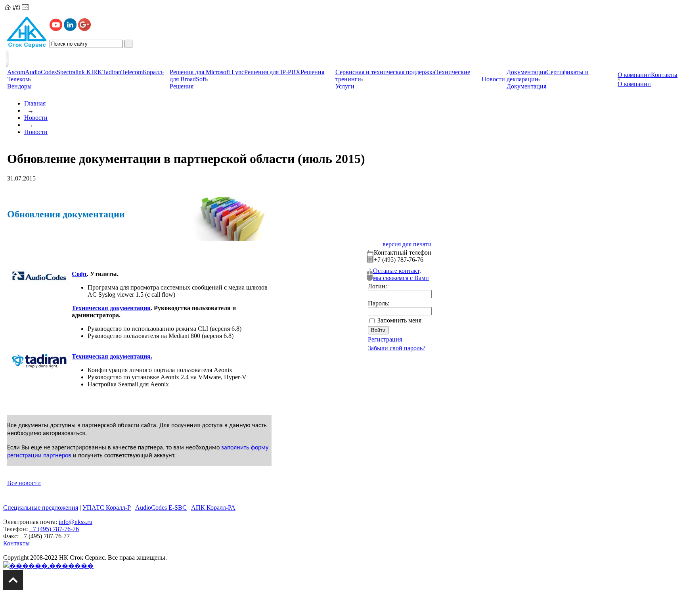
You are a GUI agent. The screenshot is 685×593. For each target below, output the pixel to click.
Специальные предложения (40, 507)
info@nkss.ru (75, 521)
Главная (35, 103)
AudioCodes (41, 72)
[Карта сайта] (16, 7)
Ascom (16, 72)
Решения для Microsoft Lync (207, 72)
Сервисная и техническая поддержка (385, 72)
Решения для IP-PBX (272, 72)
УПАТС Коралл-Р (106, 507)
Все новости (24, 483)
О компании (634, 74)
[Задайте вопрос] (25, 7)
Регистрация (385, 339)
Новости (36, 117)
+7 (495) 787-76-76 (54, 529)
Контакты (664, 74)
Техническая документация (111, 308)
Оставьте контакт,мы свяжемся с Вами (401, 274)
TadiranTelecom (122, 72)
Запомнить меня (399, 320)
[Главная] (7, 7)
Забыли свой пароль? (396, 348)
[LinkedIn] (70, 28)
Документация (526, 72)
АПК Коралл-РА (213, 507)
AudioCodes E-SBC (161, 507)
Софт (79, 274)
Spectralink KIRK (79, 72)
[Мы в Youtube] (56, 28)
